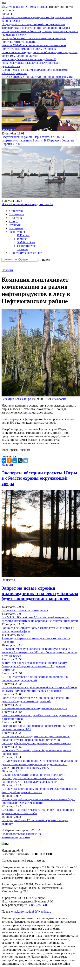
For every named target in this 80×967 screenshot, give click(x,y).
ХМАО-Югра (26, 242)
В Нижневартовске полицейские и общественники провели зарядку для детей (36, 678)
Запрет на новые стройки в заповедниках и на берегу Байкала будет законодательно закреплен (40, 593)
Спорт (13, 221)
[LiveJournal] (20, 460)
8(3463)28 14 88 (38, 905)
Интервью (16, 228)
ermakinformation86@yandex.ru (31, 911)
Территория (17, 231)
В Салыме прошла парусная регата (25, 610)
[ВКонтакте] (4, 460)
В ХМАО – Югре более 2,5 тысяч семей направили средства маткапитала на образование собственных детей (40, 619)
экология (60, 399)
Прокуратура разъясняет (25, 252)
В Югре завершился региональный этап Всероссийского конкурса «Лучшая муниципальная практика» (39, 689)
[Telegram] (25, 460)
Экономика (16, 214)
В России (23, 235)
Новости (7, 270)
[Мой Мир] (14, 460)
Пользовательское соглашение (22, 833)
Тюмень (22, 249)
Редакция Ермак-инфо (16, 399)
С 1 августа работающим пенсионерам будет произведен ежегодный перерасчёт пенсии (39, 790)
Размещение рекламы (16, 837)
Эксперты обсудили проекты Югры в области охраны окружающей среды (39, 478)
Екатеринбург (26, 245)
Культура (15, 224)
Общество (16, 210)
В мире (22, 238)
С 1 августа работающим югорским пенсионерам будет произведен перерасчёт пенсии (38, 801)
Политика (16, 217)
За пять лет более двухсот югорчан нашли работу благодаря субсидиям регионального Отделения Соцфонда (34, 666)
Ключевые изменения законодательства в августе (34, 708)
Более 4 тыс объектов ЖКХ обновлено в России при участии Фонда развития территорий (36, 699)
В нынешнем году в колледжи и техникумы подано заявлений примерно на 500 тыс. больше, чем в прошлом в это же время (39, 652)
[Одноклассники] (9, 460)
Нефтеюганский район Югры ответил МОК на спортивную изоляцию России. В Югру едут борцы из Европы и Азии (38, 140)
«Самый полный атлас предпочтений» (27, 204)
